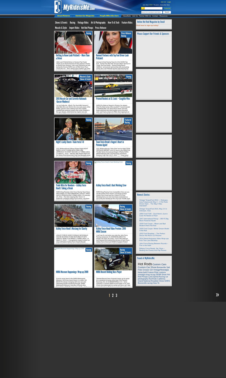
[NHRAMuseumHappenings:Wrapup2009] (72, 272)
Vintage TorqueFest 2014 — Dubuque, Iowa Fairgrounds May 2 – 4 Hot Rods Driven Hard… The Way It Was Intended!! (153, 203)
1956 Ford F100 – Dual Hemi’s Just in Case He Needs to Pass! (153, 215)
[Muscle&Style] (61, 28)
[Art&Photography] (98, 23)
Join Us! (163, 2)
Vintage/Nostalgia (161, 270)
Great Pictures (63, 15)
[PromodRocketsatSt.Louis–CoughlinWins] (113, 98)
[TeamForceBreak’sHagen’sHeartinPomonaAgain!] (110, 143)
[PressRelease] (100, 28)
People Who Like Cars (109, 15)
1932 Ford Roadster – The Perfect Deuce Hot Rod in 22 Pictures (152, 234)
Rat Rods (153, 279)
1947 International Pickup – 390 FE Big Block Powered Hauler (153, 220)
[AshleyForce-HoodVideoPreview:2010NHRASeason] (111, 230)
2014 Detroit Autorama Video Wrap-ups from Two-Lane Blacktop (154, 239)
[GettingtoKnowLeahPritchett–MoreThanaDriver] (73, 57)
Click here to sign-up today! (147, 25)
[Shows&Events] (61, 23)
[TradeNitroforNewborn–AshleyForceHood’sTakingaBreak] (71, 187)
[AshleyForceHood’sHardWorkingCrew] (111, 185)
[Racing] (73, 23)
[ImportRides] (74, 28)
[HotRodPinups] (87, 28)
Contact (155, 16)
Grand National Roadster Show (151, 281)
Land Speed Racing (156, 277)
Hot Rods (145, 264)
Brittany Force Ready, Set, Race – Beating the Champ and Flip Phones (152, 249)
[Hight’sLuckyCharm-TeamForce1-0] (70, 142)
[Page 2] (112, 296)
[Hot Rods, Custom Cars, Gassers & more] (83, 23)
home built (142, 272)
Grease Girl (148, 270)
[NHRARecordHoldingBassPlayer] (109, 272)
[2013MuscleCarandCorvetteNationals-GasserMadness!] (71, 100)
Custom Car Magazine (84, 15)
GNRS (167, 281)
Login (169, 2)
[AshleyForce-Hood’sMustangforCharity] (71, 228)
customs (162, 272)
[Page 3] (116, 296)
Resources (163, 16)
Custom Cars (159, 264)
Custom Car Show (147, 267)
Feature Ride (152, 272)
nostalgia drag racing (146, 275)
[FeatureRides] (127, 23)
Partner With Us (145, 16)
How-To (156, 283)
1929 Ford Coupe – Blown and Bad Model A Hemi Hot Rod (152, 224)
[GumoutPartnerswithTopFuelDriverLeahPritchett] (112, 57)
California (161, 279)
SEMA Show (161, 275)
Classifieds (127, 16)
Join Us (135, 16)
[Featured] (128, 119)
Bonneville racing (145, 283)
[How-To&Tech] (114, 23)
